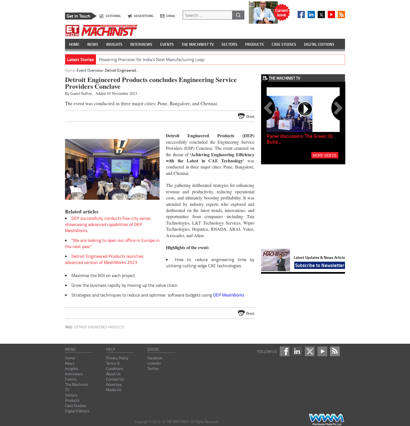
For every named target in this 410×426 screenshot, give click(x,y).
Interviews (74, 373)
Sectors (71, 395)
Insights (71, 368)
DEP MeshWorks (228, 295)
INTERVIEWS (141, 44)
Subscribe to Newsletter (319, 265)
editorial (113, 15)
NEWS (92, 44)
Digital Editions (77, 410)
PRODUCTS (254, 44)
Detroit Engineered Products (99, 327)
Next (337, 108)
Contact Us (115, 379)
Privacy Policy (117, 357)
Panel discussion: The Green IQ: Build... (300, 138)
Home (70, 70)
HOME (74, 44)
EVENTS (167, 44)
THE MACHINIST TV (198, 44)
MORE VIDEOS (325, 155)
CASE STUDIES (284, 44)
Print (250, 116)
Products (72, 400)
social (153, 349)
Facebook (155, 357)
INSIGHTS (114, 44)
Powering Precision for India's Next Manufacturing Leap (151, 59)
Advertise (114, 384)
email (170, 15)
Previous (269, 108)
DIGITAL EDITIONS (319, 44)
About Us (113, 373)
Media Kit (113, 389)
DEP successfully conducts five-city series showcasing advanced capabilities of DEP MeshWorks (108, 224)
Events (71, 379)
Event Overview (90, 70)
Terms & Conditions (115, 365)
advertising (143, 15)
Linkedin (154, 363)
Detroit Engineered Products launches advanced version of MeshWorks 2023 (104, 259)
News (69, 363)
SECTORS (229, 44)
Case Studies (75, 405)
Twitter (153, 368)
